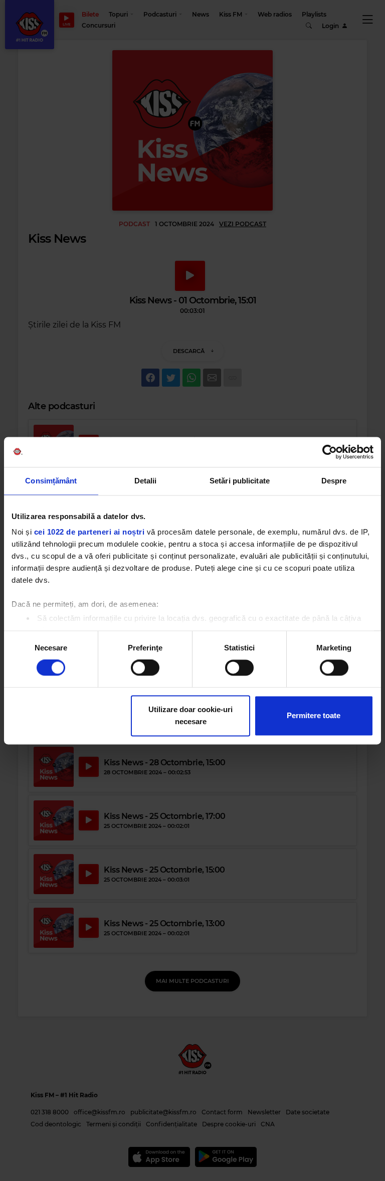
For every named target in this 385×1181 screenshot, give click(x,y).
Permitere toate (313, 715)
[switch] (145, 668)
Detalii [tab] (145, 480)
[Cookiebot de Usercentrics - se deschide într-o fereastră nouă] (329, 451)
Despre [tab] (334, 480)
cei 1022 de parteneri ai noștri (89, 532)
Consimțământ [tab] (51, 480)
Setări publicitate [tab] (240, 480)
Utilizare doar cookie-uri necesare (190, 715)
